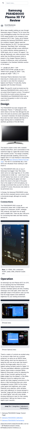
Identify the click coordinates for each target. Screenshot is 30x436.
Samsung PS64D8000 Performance (13, 420)
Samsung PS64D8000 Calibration (12, 418)
